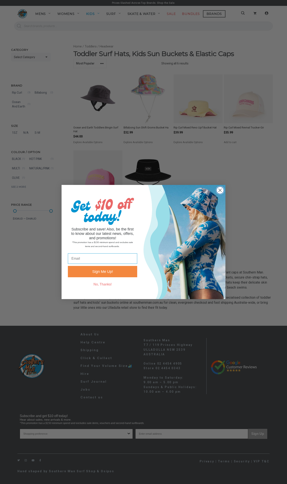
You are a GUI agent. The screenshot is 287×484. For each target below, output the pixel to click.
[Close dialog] (220, 190)
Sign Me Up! (102, 271)
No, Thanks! (102, 284)
